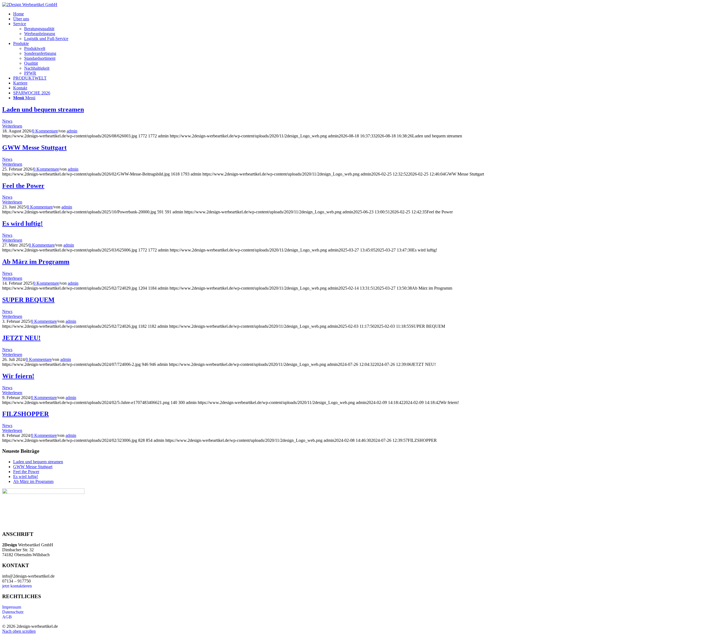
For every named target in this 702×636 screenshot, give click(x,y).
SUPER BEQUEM (28, 299)
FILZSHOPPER (25, 413)
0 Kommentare (45, 131)
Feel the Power (23, 185)
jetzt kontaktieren (17, 586)
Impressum (11, 607)
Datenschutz (13, 612)
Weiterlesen (12, 126)
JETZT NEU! (21, 337)
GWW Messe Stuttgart (34, 147)
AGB (7, 617)
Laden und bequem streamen (43, 109)
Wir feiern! (18, 376)
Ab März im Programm (35, 261)
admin (72, 131)
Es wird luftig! (22, 223)
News (7, 121)
